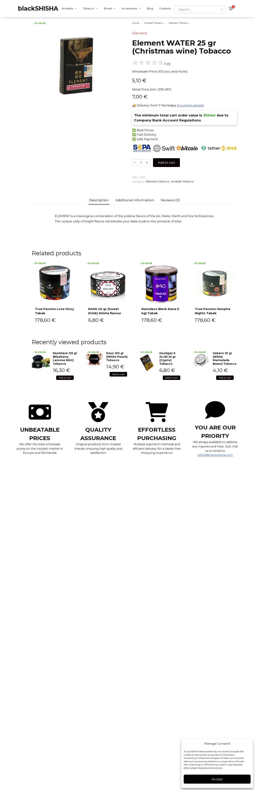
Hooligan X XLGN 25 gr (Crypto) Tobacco (167, 358)
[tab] (99, 200)
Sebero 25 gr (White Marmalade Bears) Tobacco (224, 358)
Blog (150, 8)
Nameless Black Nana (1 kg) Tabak (160, 311)
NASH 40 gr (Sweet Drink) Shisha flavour (104, 311)
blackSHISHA (38, 8)
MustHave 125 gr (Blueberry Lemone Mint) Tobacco (65, 358)
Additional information (135, 200)
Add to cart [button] (65, 377)
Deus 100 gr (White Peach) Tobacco (117, 357)
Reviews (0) (170, 200)
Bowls (108, 8)
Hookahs (67, 8)
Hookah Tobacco (153, 22)
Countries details (190, 105)
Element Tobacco (178, 22)
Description (99, 200)
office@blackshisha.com (215, 455)
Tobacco (88, 8)
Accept (217, 779)
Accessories (129, 8)
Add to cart (166, 162)
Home (135, 22)
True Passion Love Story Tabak (54, 311)
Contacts (165, 8)
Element (139, 33)
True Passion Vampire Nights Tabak (212, 311)
